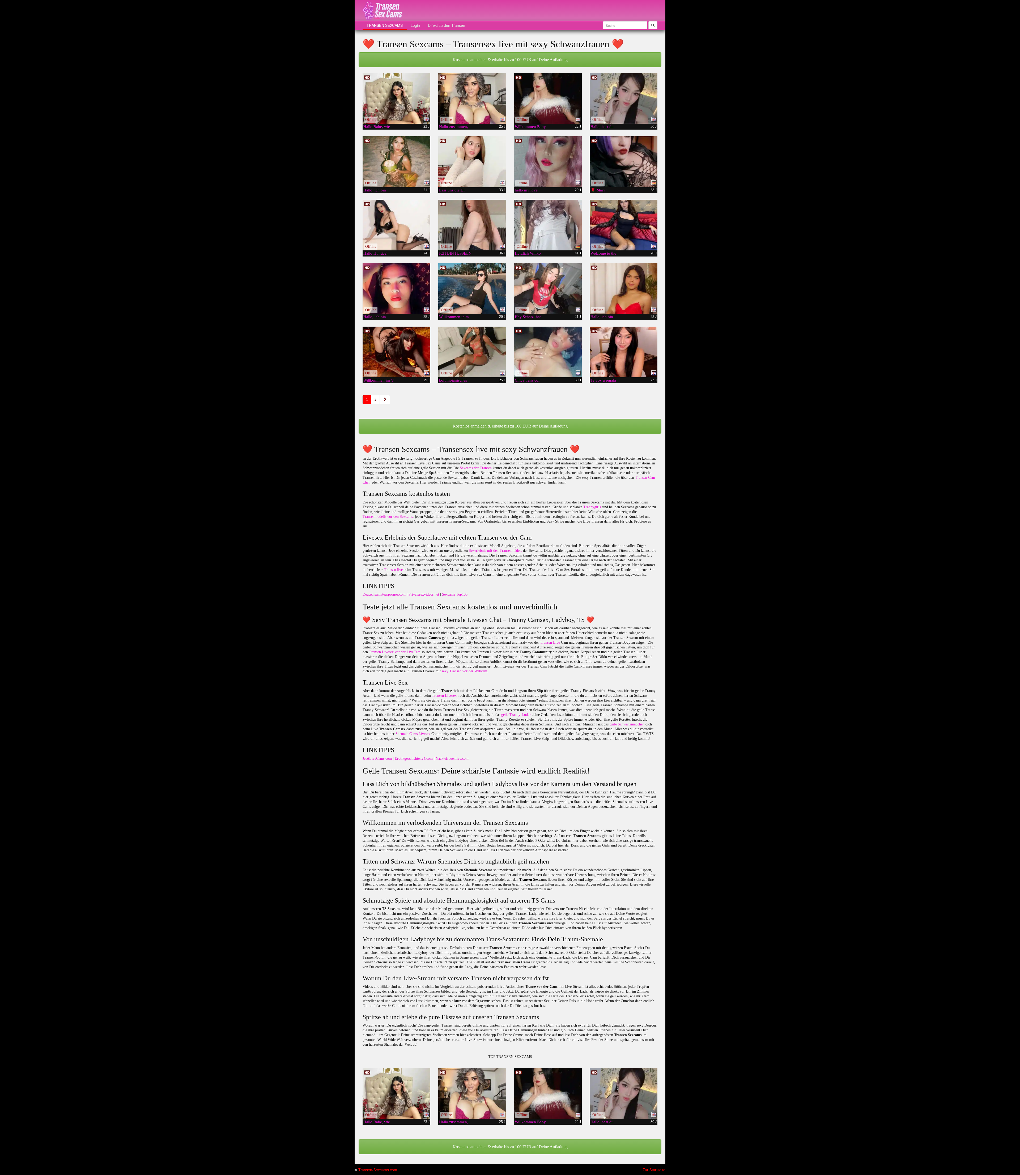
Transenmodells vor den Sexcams (388, 517)
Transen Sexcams (385, 25)
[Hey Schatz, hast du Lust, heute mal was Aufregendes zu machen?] (548, 288)
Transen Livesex (444, 696)
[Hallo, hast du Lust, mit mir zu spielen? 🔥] (623, 98)
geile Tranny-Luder (516, 715)
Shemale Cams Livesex (413, 734)
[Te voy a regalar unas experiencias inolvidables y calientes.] (623, 352)
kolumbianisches (453, 380)
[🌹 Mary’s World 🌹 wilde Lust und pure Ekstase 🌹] (623, 161)
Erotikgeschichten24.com (414, 758)
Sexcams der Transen (476, 468)
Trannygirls (592, 507)
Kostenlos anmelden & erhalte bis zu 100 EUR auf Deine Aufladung (510, 59)
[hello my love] (548, 161)
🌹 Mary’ (598, 190)
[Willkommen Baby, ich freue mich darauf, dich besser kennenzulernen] (548, 98)
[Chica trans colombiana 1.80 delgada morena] (548, 352)
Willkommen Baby (530, 127)
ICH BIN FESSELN (455, 253)
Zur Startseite (654, 1169)
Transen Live (550, 642)
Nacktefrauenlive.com (452, 758)
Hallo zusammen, (453, 127)
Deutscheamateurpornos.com (384, 594)
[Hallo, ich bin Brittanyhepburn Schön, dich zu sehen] (396, 161)
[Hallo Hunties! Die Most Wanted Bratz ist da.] (396, 225)
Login (415, 25)
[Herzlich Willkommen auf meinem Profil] (548, 225)
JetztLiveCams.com (377, 758)
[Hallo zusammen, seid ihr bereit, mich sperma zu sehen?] (472, 98)
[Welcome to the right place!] (623, 225)
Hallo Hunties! (375, 253)
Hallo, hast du (602, 127)
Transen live (393, 570)
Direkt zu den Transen (446, 25)
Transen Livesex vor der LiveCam (394, 652)
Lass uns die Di (452, 190)
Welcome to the (603, 253)
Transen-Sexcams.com (377, 1169)
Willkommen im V (378, 380)
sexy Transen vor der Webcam (464, 671)
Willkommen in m (454, 317)
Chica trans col (527, 380)
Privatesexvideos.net (424, 594)
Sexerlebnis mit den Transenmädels (495, 551)
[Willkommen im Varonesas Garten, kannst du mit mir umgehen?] (396, 352)
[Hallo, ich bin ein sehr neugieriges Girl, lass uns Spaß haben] (623, 288)
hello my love (526, 190)
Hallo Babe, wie (376, 127)
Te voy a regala (603, 380)
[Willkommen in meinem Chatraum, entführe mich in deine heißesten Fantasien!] (472, 288)
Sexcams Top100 (455, 594)
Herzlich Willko (528, 253)
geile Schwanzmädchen (627, 724)
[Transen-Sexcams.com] (382, 10)
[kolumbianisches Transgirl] (472, 352)
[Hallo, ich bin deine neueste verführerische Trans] (396, 288)
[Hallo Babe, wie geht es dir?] (396, 98)
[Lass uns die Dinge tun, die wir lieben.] (472, 161)
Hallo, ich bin (374, 190)
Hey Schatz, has (528, 317)
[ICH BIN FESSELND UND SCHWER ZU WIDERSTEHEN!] (472, 225)
